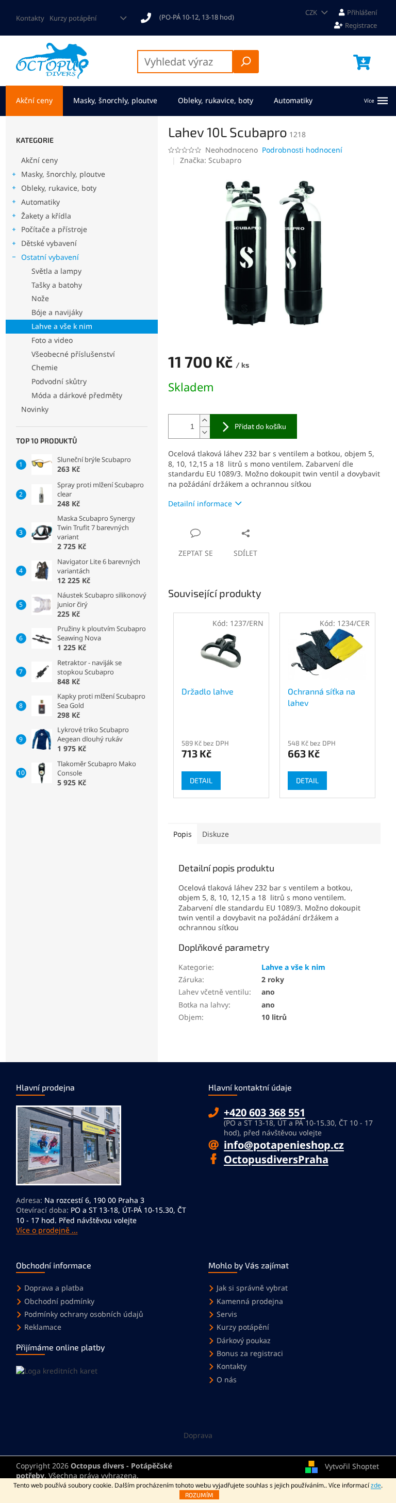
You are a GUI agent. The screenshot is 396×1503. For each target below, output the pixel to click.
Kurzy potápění (73, 18)
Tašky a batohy (56, 285)
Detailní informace (200, 503)
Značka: (210, 160)
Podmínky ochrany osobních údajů (83, 1314)
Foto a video (52, 340)
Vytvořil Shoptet (352, 1466)
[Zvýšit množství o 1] (205, 420)
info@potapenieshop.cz (284, 1145)
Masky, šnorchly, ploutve (63, 174)
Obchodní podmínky (59, 1301)
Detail (201, 780)
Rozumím (199, 1494)
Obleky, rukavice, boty (58, 188)
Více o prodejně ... (47, 1230)
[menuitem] (34, 101)
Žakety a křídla (46, 216)
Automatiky (40, 202)
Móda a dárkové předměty (76, 395)
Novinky (34, 409)
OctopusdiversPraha (276, 1159)
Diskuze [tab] (215, 834)
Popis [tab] (182, 834)
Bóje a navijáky (56, 312)
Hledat (246, 61)
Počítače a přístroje (54, 229)
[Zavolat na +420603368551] (192, 17)
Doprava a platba (54, 1288)
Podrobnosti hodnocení (302, 150)
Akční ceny (39, 160)
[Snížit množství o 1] (205, 432)
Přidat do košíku (260, 426)
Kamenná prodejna (250, 1301)
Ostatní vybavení (50, 257)
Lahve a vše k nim (61, 326)
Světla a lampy (56, 271)
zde (376, 1485)
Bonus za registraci (250, 1353)
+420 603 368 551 (264, 1112)
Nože (40, 298)
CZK (312, 12)
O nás (227, 1379)
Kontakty (30, 18)
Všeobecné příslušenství (73, 354)
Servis (227, 1314)
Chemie (44, 367)
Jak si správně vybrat (252, 1288)
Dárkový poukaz (244, 1340)
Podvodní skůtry (59, 381)
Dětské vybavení (49, 243)
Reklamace (42, 1327)
